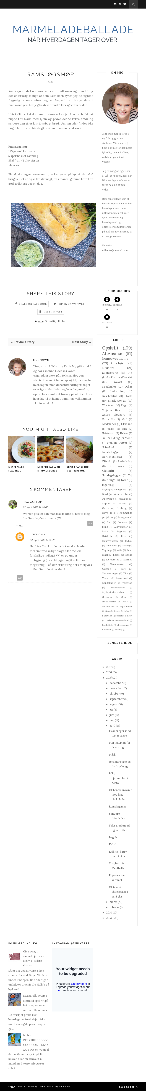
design (111, 480)
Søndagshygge (111, 475)
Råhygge (123, 498)
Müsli (112, 754)
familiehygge (110, 452)
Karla (128, 396)
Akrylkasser (121, 526)
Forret (122, 503)
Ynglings (107, 550)
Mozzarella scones (35, 995)
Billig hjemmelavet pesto (118, 778)
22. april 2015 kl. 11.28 (42, 540)
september (117, 699)
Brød (105, 494)
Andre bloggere (113, 414)
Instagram (107, 307)
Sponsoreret (110, 372)
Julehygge (108, 498)
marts (113, 902)
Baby (105, 531)
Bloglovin (107, 324)
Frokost (117, 382)
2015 (109, 677)
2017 (109, 667)
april (112, 725)
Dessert (108, 368)
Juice (125, 601)
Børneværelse (120, 494)
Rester (117, 611)
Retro (126, 611)
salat (129, 377)
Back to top (127, 1087)
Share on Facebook (33, 304)
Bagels (113, 837)
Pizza (108, 611)
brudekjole (107, 625)
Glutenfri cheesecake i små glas (118, 891)
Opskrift (50, 321)
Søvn (129, 615)
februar (114, 907)
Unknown (41, 360)
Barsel (116, 554)
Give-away (117, 466)
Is (114, 512)
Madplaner (109, 424)
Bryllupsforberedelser (113, 592)
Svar (90, 523)
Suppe (106, 503)
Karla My (108, 419)
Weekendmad (122, 620)
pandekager (109, 582)
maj (112, 720)
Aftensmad (113, 353)
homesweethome (115, 358)
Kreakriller (109, 386)
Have (105, 512)
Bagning (121, 531)
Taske (108, 620)
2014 (109, 912)
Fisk (124, 428)
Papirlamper (126, 606)
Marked (127, 559)
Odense (106, 568)
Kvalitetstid (109, 396)
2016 (109, 672)
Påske (125, 545)
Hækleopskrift (109, 601)
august (114, 704)
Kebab (113, 844)
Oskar (128, 386)
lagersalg (108, 484)
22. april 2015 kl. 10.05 (35, 507)
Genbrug (122, 508)
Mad (124, 419)
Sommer (122, 522)
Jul (103, 438)
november (116, 688)
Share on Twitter (72, 304)
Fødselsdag (125, 461)
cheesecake (123, 625)
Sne (109, 522)
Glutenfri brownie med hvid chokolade (120, 794)
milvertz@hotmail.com (115, 250)
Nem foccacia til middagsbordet (49, 468)
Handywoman (110, 540)
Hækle (128, 554)
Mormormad (108, 606)
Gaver (105, 508)
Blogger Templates (17, 1086)
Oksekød (126, 424)
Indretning (117, 391)
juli (111, 709)
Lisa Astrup (32, 502)
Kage (124, 405)
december (116, 683)
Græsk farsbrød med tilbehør (77, 468)
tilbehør (61, 321)
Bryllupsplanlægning (114, 489)
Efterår (107, 461)
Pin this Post (53, 311)
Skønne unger (110, 573)
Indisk (128, 540)
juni (112, 715)
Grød (123, 597)
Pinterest (117, 307)
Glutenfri (108, 470)
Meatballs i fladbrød (16, 468)
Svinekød (108, 447)
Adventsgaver (118, 587)
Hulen (124, 433)
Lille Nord (111, 545)
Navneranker (117, 564)
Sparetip (119, 615)
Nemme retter (117, 442)
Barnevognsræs (112, 456)
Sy (124, 400)
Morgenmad (125, 517)
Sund (105, 526)
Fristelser (108, 433)
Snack (112, 400)
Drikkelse (107, 536)
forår (124, 480)
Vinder (106, 578)
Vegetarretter (111, 410)
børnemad (121, 578)
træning (118, 629)
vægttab (127, 582)
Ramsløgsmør (117, 806)
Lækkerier (113, 377)
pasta (111, 428)
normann (106, 629)
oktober (115, 693)
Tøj (130, 475)
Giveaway (107, 597)
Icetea (27, 1035)
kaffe (119, 550)
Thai (125, 573)
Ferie (124, 536)
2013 (109, 918)
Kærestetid (112, 559)
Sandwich (107, 615)
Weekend (108, 405)
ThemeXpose (44, 1086)
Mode (128, 438)
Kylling (115, 438)
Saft (123, 568)
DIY (129, 372)
